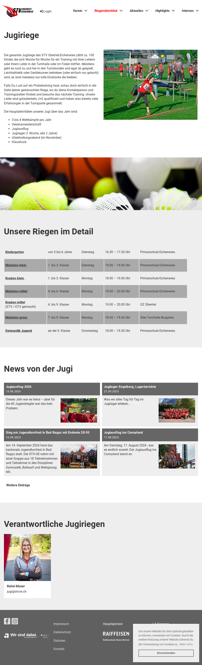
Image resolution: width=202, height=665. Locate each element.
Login (47, 11)
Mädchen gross (16, 317)
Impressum (61, 624)
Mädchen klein (16, 265)
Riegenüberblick (106, 11)
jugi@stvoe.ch (16, 591)
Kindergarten (14, 252)
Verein (77, 11)
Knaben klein (14, 278)
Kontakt (58, 649)
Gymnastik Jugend (18, 331)
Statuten (59, 641)
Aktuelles (136, 11)
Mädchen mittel (16, 291)
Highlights (162, 11)
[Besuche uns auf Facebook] (7, 622)
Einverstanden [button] (166, 653)
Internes (188, 11)
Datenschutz (62, 632)
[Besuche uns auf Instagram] (15, 622)
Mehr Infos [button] (186, 644)
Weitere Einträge (18, 485)
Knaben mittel (15, 302)
